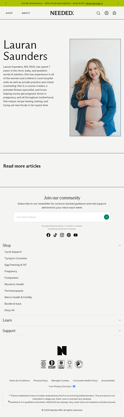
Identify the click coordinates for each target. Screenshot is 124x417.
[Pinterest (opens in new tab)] (69, 235)
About (26, 13)
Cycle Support (13, 251)
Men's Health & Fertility (18, 297)
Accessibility (108, 380)
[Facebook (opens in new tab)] (48, 235)
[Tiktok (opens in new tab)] (55, 235)
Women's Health (14, 284)
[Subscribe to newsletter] (106, 217)
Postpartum (11, 277)
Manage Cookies (60, 380)
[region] (62, 3)
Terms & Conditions (19, 380)
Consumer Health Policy (85, 380)
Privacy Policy (41, 380)
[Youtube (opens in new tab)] (76, 235)
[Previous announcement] (5, 3)
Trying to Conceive (16, 258)
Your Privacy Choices (60, 386)
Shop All (9, 310)
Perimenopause (14, 290)
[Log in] (106, 13)
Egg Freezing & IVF (16, 264)
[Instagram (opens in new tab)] (62, 235)
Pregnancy (11, 271)
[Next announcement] (118, 3)
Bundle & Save (13, 303)
